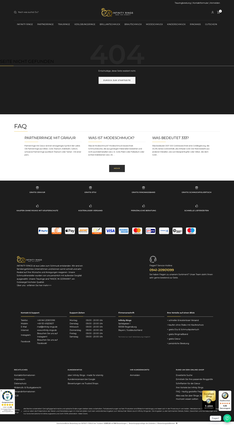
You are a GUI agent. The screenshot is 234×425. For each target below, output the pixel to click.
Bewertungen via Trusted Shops (83, 383)
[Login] (212, 12)
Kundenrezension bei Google (81, 379)
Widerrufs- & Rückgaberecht (27, 387)
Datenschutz (20, 383)
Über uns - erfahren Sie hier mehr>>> (34, 285)
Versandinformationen (24, 391)
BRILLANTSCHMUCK (110, 24)
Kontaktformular (200, 3)
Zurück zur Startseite (117, 80)
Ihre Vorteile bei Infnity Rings (189, 387)
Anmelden (215, 3)
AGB (16, 395)
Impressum (19, 379)
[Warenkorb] (218, 12)
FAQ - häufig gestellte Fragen (190, 391)
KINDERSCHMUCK (176, 24)
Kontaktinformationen (24, 375)
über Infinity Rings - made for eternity (85, 375)
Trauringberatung (183, 3)
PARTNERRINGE (45, 24)
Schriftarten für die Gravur (188, 383)
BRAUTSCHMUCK (133, 24)
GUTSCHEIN (211, 24)
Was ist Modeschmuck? (111, 138)
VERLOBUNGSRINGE (84, 24)
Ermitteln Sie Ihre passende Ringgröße (194, 379)
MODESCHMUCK (154, 24)
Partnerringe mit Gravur (50, 138)
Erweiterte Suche (184, 375)
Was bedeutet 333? (170, 138)
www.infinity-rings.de (47, 330)
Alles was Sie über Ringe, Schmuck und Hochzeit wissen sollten (194, 397)
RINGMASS (195, 24)
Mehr (117, 168)
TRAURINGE (64, 24)
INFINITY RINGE (25, 24)
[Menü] (229, 392)
